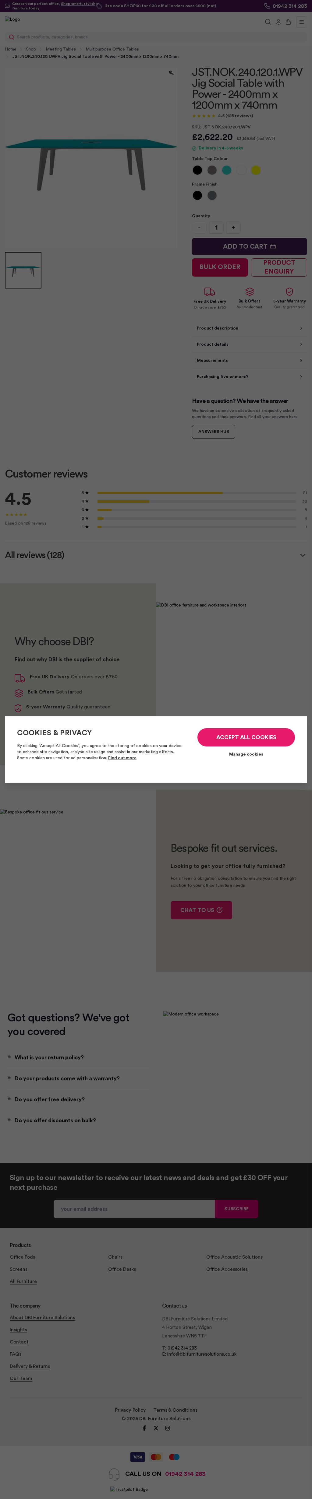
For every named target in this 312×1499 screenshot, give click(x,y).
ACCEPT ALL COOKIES (246, 737)
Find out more (122, 758)
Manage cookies (246, 754)
